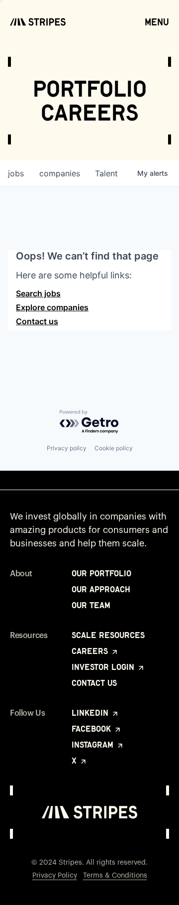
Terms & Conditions (115, 875)
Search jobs (38, 293)
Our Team (91, 605)
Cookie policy (113, 448)
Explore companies (52, 307)
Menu (157, 21)
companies (59, 173)
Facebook (92, 729)
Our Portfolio (101, 573)
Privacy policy (67, 448)
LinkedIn (91, 713)
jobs (16, 173)
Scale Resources (108, 635)
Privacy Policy (54, 875)
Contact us (37, 321)
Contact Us (94, 683)
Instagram (94, 745)
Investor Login (104, 667)
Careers (91, 651)
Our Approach (101, 589)
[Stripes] (38, 22)
